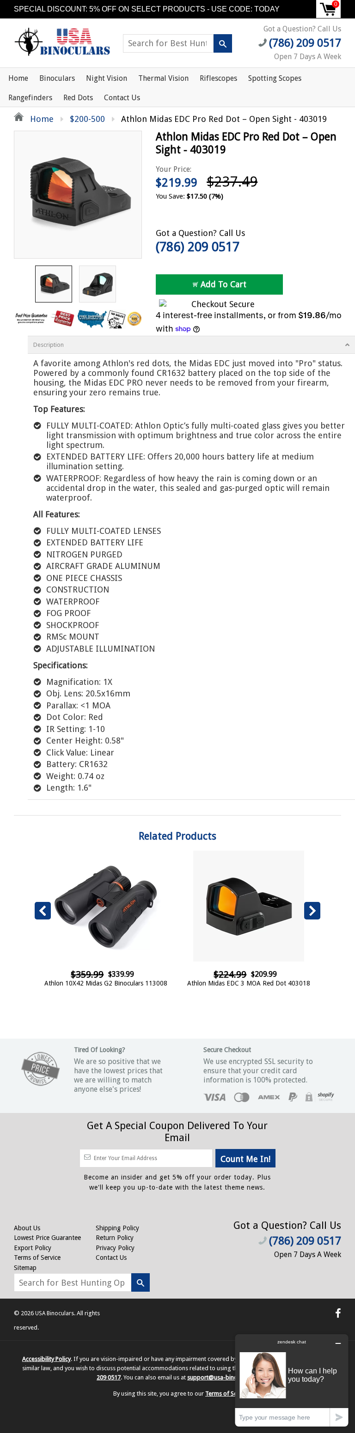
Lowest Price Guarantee (47, 1237)
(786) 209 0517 (197, 246)
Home (18, 78)
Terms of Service (37, 1257)
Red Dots (78, 97)
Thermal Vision (163, 78)
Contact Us (122, 97)
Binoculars (57, 78)
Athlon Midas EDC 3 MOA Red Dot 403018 (248, 983)
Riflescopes (218, 78)
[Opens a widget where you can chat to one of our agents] (292, 1380)
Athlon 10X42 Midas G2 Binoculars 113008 (105, 983)
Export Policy (32, 1248)
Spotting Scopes (274, 78)
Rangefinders (30, 97)
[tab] (191, 345)
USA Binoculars (54, 1313)
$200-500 (87, 119)
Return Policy (115, 1237)
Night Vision (106, 78)
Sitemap (25, 1267)
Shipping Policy (117, 1228)
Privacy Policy (115, 1248)
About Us (27, 1228)
